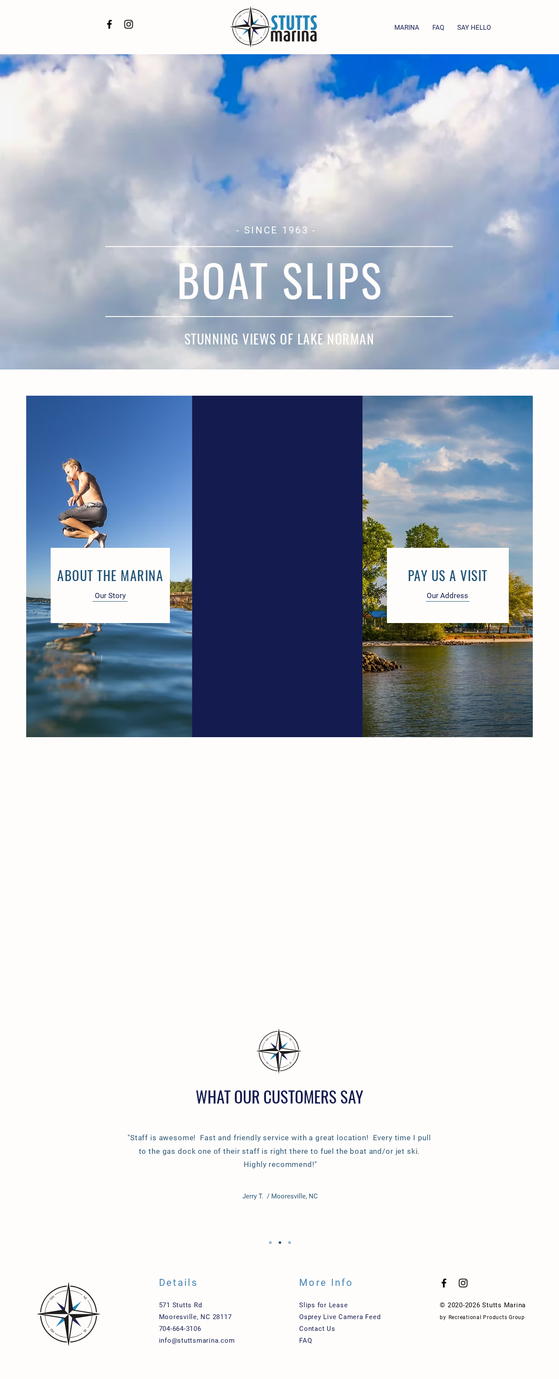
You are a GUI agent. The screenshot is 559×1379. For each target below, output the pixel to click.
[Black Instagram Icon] (129, 24)
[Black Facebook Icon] (109, 24)
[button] (407, 27)
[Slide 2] (280, 1242)
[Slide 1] (270, 1242)
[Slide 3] (289, 1242)
